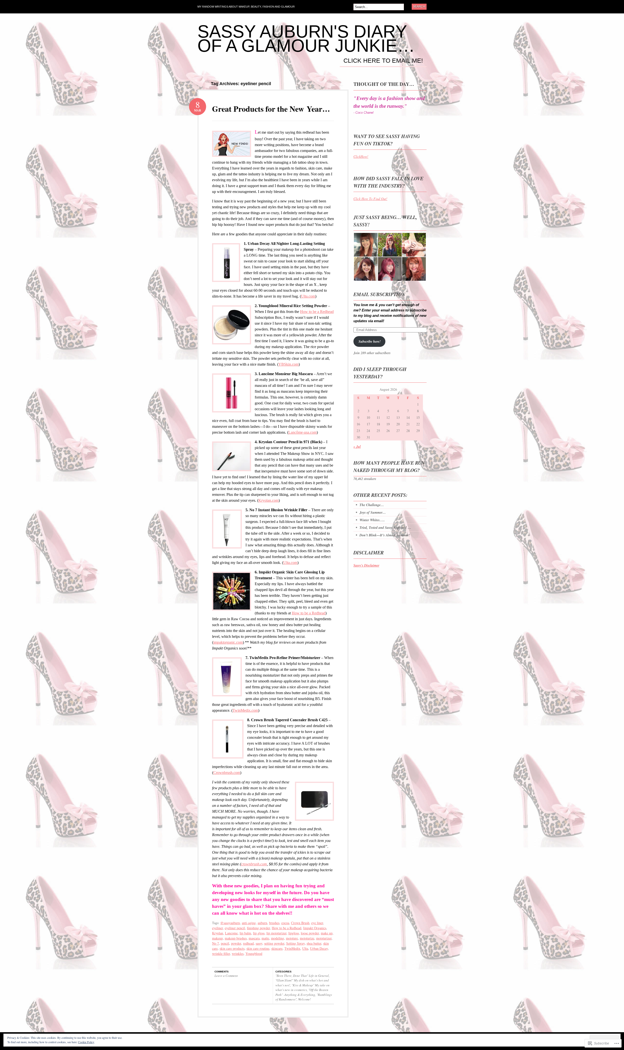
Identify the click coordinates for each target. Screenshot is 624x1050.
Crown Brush (300, 922)
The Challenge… (372, 504)
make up (326, 933)
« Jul (357, 446)
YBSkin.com (288, 364)
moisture (292, 938)
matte (265, 938)
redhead (248, 943)
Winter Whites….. (372, 520)
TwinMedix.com (245, 710)
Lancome (231, 933)
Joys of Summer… (373, 512)
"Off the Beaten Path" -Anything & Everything (301, 992)
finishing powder (258, 928)
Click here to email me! (383, 61)
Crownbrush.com (226, 772)
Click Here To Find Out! (370, 198)
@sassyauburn (230, 922)
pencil (225, 943)
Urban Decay (319, 948)
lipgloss (293, 933)
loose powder (310, 933)
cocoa (285, 922)
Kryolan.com (268, 500)
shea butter (314, 943)
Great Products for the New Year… (271, 108)
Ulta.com (308, 296)
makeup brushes (236, 938)
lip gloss (258, 933)
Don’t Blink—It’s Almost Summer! (385, 535)
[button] (231, 144)
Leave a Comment (226, 975)
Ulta (305, 948)
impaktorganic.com (228, 642)
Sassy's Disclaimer (366, 565)
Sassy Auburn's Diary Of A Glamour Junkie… (306, 38)
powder (236, 943)
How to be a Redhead (317, 312)
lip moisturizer (276, 933)
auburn (262, 922)
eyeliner (217, 928)
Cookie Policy (86, 1042)
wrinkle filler (221, 953)
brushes (274, 922)
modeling (277, 938)
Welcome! (304, 999)
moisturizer (324, 938)
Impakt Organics (314, 928)
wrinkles (238, 953)
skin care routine (257, 948)
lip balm (245, 933)
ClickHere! (360, 156)
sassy (259, 943)
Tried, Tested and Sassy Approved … (385, 527)
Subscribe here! (369, 341)
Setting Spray (295, 943)
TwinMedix (292, 948)
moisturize (307, 938)
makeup (217, 938)
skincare (277, 948)
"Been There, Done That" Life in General (302, 975)
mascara (254, 938)
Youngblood (253, 953)
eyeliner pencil (235, 928)
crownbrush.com (254, 864)
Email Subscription (379, 294)
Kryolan (217, 933)
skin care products (232, 948)
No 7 (215, 943)
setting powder (274, 943)
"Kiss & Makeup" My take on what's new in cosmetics (302, 987)
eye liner (317, 922)
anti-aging (249, 922)
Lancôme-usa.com (302, 432)
